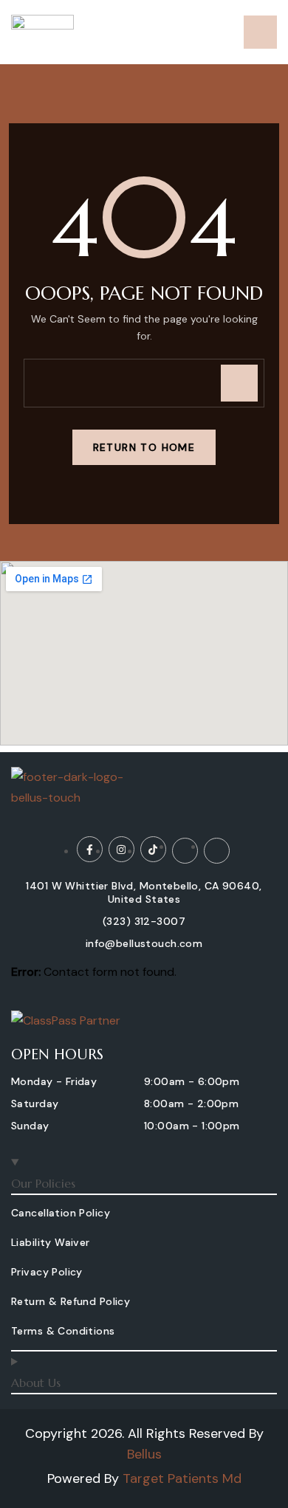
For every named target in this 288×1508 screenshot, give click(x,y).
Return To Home (144, 447)
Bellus (144, 1454)
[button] (54, 1084)
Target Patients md (182, 1478)
